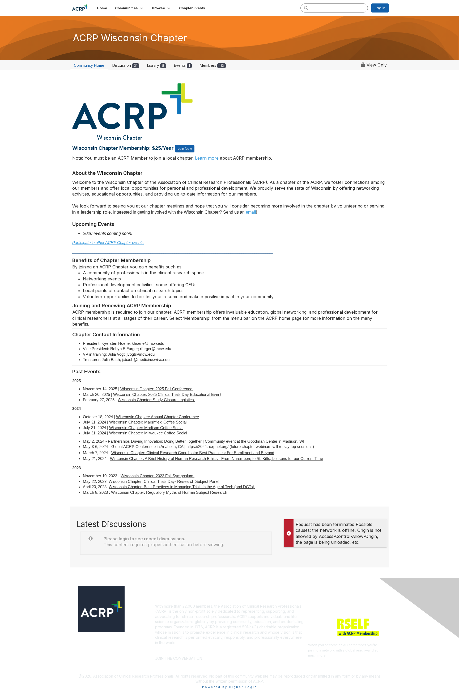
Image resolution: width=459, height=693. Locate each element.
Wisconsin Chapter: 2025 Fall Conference (156, 389)
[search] (306, 7)
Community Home (89, 65)
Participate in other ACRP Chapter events (108, 242)
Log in (380, 8)
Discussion (124, 65)
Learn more (207, 158)
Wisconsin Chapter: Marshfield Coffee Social (148, 422)
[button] (129, 8)
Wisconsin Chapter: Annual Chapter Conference (157, 417)
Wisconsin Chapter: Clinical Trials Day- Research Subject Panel (164, 481)
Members (212, 65)
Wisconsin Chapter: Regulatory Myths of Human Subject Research (169, 492)
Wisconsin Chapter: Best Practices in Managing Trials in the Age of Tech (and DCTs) (182, 487)
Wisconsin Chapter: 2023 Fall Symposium (157, 476)
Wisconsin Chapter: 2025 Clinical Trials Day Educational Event (167, 394)
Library (155, 65)
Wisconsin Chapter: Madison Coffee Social (146, 428)
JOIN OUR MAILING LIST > (231, 650)
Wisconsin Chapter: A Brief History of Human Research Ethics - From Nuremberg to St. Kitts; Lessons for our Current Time (216, 459)
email (251, 212)
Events (182, 65)
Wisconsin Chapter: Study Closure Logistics (156, 400)
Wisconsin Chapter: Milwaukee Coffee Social (148, 433)
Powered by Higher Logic (229, 687)
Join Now (184, 149)
